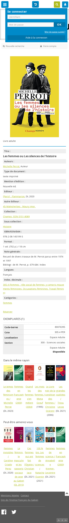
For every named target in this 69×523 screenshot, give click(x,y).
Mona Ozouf (40, 400)
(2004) (29, 396)
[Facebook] (4, 512)
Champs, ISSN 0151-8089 (16, 216)
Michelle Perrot (11, 166)
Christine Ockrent (50, 408)
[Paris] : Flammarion (14, 196)
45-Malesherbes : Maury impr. (19, 206)
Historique (35, 4)
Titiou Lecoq (61, 404)
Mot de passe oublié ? (55, 32)
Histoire (7, 226)
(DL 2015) (19, 466)
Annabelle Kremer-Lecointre (50, 466)
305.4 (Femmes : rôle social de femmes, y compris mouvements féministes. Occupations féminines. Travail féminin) (33, 288)
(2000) (19, 394)
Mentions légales (10, 495)
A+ (66, 520)
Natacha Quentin (39, 474)
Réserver (8, 311)
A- (59, 520)
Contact (25, 495)
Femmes (7, 302)
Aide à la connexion (36, 37)
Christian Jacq (29, 470)
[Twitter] (14, 512)
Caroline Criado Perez (8, 464)
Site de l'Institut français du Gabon (19, 499)
